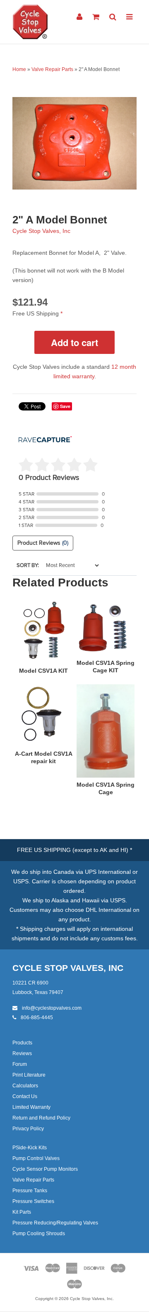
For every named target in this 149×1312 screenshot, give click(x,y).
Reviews (22, 1053)
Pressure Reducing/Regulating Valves (55, 1223)
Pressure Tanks (29, 1190)
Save (65, 406)
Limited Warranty (31, 1107)
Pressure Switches (33, 1201)
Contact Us (24, 1096)
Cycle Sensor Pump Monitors (45, 1169)
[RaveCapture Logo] (45, 440)
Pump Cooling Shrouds (38, 1233)
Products (22, 1043)
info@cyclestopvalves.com (51, 1008)
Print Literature (29, 1075)
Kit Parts (21, 1212)
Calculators (25, 1086)
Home (19, 69)
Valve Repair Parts (52, 69)
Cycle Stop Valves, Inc (41, 231)
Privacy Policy (28, 1129)
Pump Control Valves (36, 1158)
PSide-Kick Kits (29, 1148)
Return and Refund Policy (41, 1118)
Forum (19, 1064)
